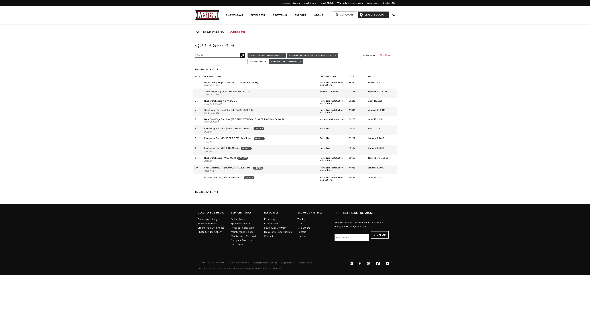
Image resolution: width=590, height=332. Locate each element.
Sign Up (380, 235)
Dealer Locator (374, 14)
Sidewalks (280, 15)
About (318, 15)
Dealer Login (373, 3)
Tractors (301, 232)
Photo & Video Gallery (210, 232)
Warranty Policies (207, 223)
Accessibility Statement (265, 262)
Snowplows (234, 15)
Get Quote (346, 14)
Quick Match (327, 3)
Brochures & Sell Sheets (211, 227)
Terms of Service (269, 268)
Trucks (301, 219)
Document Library (291, 3)
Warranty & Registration (350, 3)
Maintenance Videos (242, 232)
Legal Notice (288, 262)
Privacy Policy (305, 262)
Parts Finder (237, 244)
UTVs (300, 223)
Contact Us (389, 3)
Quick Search (310, 3)
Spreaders (258, 15)
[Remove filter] (283, 55)
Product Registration (242, 227)
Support (300, 15)
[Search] (242, 55)
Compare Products (241, 240)
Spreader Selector (241, 223)
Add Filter (367, 55)
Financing (269, 219)
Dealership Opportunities (278, 232)
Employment (271, 223)
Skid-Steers (303, 227)
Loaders (301, 236)
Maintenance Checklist (243, 236)
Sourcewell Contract (275, 227)
